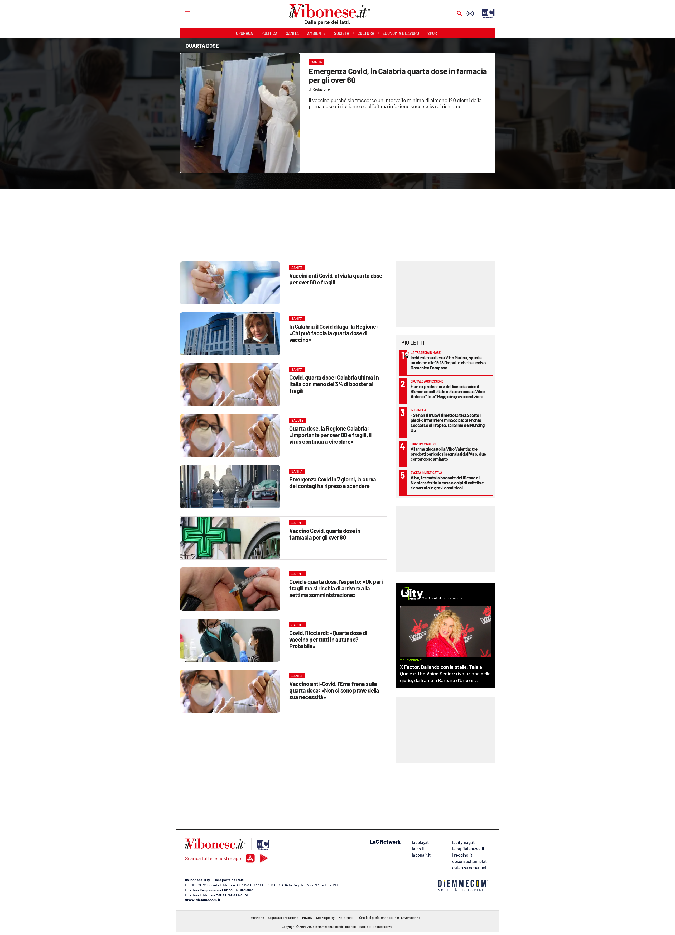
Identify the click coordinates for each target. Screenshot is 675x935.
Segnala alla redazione (283, 917)
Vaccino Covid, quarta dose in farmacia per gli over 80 (324, 534)
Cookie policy (325, 917)
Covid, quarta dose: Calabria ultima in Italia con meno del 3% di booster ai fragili (334, 384)
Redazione (257, 917)
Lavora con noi (411, 917)
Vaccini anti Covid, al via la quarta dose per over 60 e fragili (335, 278)
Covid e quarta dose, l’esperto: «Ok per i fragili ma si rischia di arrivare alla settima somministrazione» (336, 588)
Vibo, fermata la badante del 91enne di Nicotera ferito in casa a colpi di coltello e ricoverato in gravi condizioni (447, 482)
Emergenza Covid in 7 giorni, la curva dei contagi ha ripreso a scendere (332, 482)
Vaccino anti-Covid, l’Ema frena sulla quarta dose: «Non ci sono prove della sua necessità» (334, 690)
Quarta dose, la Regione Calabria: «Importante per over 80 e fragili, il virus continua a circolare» (330, 435)
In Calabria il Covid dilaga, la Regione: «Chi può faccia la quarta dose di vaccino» (333, 333)
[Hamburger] (183, 13)
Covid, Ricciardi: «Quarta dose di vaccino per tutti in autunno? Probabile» (328, 639)
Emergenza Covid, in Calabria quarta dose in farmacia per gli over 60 (398, 75)
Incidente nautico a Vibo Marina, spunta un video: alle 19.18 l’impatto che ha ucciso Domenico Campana (448, 362)
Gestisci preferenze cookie (379, 917)
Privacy (307, 917)
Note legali (346, 917)
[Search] (459, 14)
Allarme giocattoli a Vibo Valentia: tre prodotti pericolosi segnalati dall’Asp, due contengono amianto (448, 453)
